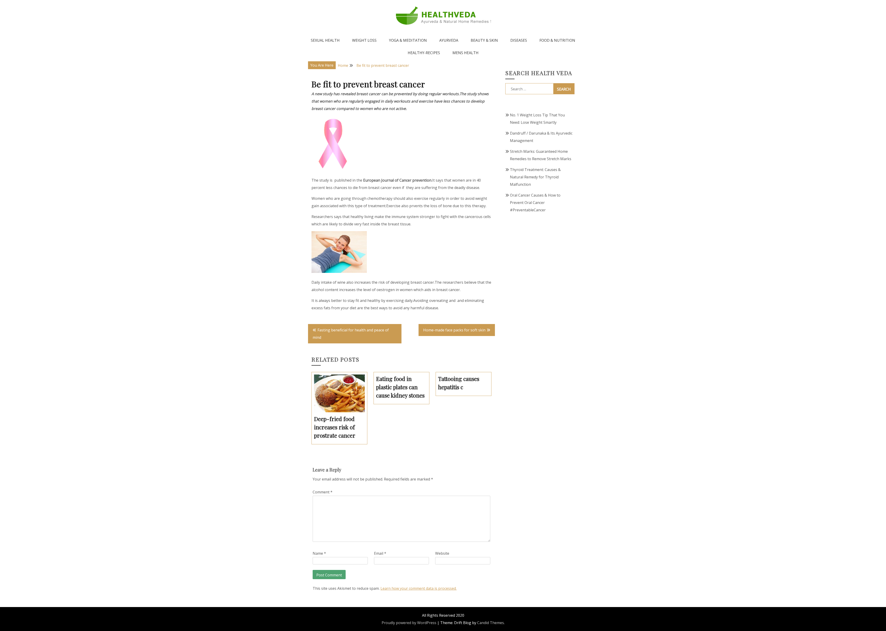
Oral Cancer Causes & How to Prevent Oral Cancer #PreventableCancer (535, 202)
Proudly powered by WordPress (409, 622)
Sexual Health (325, 40)
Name (319, 553)
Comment (322, 492)
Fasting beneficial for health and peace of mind (351, 333)
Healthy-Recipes (424, 52)
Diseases (518, 40)
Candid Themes (490, 622)
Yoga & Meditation (408, 40)
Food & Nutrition (557, 40)
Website (442, 553)
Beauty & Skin (484, 40)
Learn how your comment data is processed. (418, 588)
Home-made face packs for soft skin (454, 330)
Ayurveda (448, 40)
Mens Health (465, 52)
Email (380, 553)
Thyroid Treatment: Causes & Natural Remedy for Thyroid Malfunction (535, 177)
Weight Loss (364, 40)
